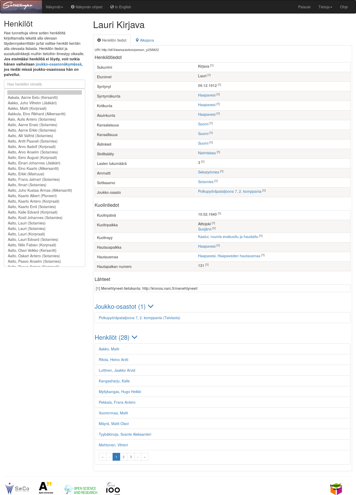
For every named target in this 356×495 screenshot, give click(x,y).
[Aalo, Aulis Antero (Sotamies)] (44, 119)
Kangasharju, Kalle (114, 380)
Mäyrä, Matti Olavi (114, 423)
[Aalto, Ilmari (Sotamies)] (44, 185)
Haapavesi (207, 95)
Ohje (344, 6)
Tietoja (324, 6)
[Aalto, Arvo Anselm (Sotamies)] (44, 152)
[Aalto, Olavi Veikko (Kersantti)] (44, 250)
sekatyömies (208, 172)
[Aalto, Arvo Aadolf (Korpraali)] (44, 146)
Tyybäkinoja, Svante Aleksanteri (125, 434)
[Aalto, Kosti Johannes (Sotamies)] (44, 217)
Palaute (304, 6)
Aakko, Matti (109, 348)
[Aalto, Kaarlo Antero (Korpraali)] (44, 201)
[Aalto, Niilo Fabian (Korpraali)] (44, 245)
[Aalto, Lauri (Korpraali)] (44, 234)
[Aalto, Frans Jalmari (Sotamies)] (44, 179)
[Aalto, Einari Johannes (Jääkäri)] (44, 163)
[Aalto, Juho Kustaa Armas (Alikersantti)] (44, 190)
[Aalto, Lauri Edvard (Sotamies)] (44, 239)
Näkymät (53, 6)
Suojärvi (204, 229)
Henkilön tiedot (113, 40)
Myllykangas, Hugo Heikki (120, 391)
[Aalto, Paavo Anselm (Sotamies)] (44, 261)
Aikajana (146, 40)
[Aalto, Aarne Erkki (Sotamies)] (44, 130)
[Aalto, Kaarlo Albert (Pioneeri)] (44, 195)
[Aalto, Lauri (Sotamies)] (44, 223)
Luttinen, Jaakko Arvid (117, 370)
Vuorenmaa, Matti (113, 412)
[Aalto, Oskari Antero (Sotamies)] (44, 256)
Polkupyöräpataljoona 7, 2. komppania (229, 191)
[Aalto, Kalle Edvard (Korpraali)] (44, 212)
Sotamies (205, 181)
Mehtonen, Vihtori (113, 444)
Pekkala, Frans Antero (117, 402)
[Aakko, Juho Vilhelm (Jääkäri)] (44, 103)
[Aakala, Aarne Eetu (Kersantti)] (44, 97)
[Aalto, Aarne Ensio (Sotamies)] (44, 124)
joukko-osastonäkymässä (59, 64)
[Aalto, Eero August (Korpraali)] (44, 157)
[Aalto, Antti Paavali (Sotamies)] (44, 141)
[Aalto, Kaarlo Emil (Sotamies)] (44, 206)
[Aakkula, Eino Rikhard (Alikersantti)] (44, 114)
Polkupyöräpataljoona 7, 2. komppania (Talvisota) (139, 317)
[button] (223, 306)
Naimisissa (207, 152)
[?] (44, 92)
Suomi (203, 123)
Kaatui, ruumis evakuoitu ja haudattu (228, 236)
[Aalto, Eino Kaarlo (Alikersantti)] (44, 168)
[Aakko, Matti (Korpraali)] (44, 108)
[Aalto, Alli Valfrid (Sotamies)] (44, 135)
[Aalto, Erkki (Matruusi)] (44, 174)
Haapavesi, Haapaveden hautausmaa (229, 255)
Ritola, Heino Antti (113, 359)
